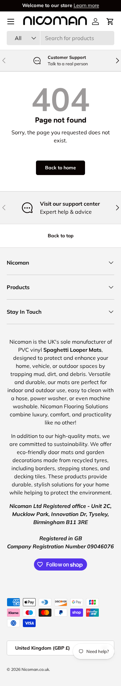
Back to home (60, 168)
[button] (110, 21)
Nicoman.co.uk (35, 669)
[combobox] (60, 38)
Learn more (86, 5)
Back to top (61, 236)
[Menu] (10, 21)
